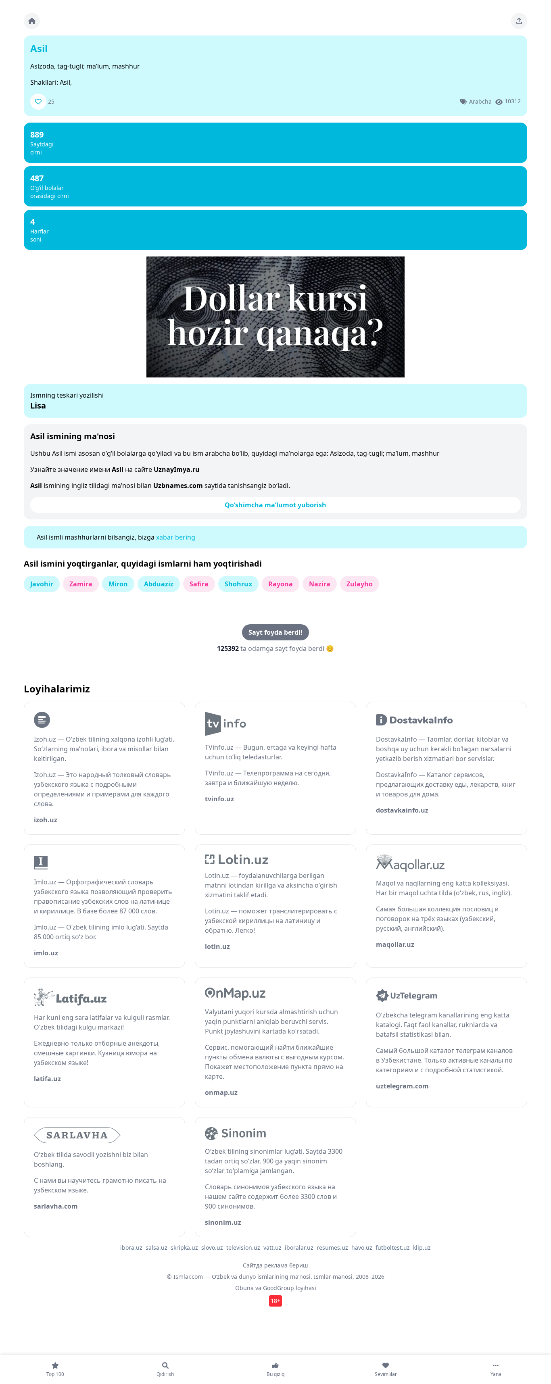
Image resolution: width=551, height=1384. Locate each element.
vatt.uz (272, 1247)
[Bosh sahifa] (32, 21)
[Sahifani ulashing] (519, 21)
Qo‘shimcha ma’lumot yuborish (275, 504)
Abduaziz (158, 583)
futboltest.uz (393, 1247)
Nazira (319, 583)
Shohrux (238, 583)
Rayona (280, 583)
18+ (275, 1301)
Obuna (244, 1288)
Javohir (41, 583)
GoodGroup (278, 1288)
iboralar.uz (299, 1247)
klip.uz (422, 1247)
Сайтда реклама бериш (275, 1265)
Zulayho (359, 583)
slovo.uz (212, 1247)
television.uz (243, 1247)
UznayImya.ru (177, 469)
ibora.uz (131, 1247)
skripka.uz (184, 1247)
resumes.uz (332, 1247)
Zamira (80, 583)
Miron (118, 583)
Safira (199, 583)
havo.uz (361, 1247)
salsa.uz (156, 1247)
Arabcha (480, 101)
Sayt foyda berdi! (275, 632)
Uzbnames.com (178, 485)
